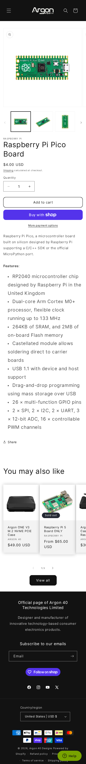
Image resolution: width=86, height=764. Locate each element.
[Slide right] (81, 122)
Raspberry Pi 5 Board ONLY (55, 529)
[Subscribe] (72, 656)
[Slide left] (5, 122)
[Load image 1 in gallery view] (21, 121)
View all (43, 580)
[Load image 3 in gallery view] (65, 121)
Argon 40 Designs (40, 748)
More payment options (43, 225)
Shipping (8, 170)
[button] (9, 11)
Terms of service (32, 760)
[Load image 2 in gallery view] (43, 121)
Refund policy (39, 753)
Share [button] (12, 442)
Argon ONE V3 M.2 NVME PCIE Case (20, 531)
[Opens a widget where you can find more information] (69, 756)
